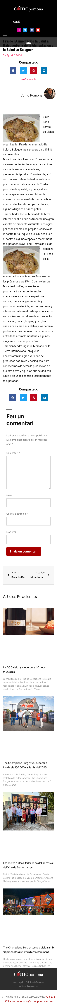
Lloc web (11, 532)
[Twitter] (25, 30)
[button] (13, 70)
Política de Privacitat (28, 986)
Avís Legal (18, 982)
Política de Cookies (35, 982)
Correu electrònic (17, 513)
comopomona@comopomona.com (32, 1001)
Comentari (13, 453)
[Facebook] (32, 30)
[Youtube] (38, 30)
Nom (10, 495)
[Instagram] (19, 30)
